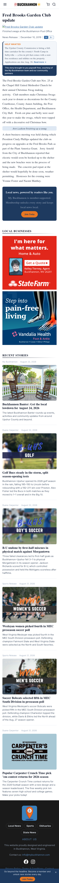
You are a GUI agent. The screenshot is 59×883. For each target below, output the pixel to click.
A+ (51, 37)
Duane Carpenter (10, 430)
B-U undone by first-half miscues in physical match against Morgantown (25, 550)
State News (29, 832)
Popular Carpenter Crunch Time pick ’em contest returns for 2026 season (26, 775)
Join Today (27, 879)
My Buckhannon (10, 362)
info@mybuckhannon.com (36, 854)
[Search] (54, 4)
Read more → (40, 62)
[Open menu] (5, 4)
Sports (30, 825)
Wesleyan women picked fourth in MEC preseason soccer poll (28, 628)
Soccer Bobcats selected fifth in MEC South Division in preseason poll (26, 700)
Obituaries (45, 825)
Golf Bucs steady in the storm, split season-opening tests (25, 474)
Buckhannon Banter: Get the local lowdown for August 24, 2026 (24, 406)
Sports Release (9, 583)
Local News (14, 825)
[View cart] (48, 4)
